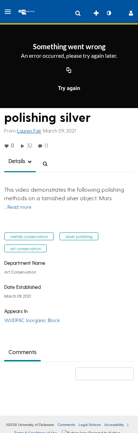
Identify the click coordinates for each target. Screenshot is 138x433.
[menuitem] (77, 13)
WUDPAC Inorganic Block (32, 320)
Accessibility (114, 425)
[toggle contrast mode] (108, 13)
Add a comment (107, 373)
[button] (10, 12)
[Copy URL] (69, 71)
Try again (69, 87)
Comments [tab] (22, 351)
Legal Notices (90, 425)
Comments (66, 425)
